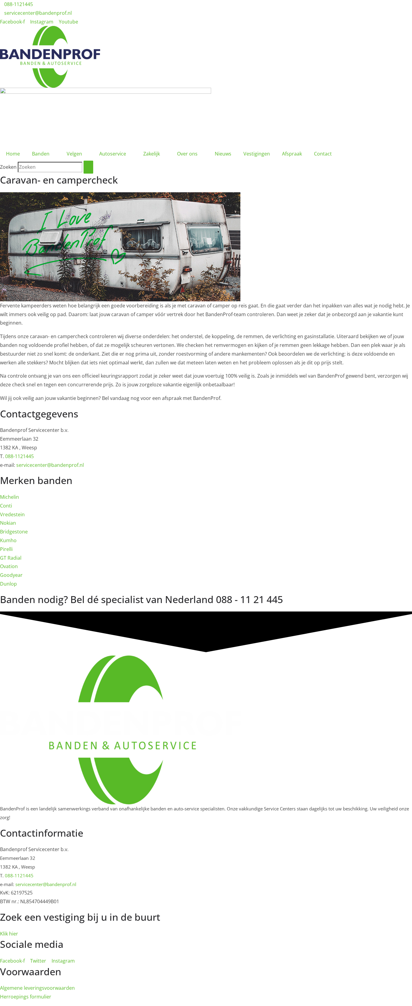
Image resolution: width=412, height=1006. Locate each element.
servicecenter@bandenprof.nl (50, 465)
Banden (40, 153)
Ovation (9, 566)
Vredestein (12, 514)
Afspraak (292, 153)
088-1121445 (19, 456)
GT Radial (10, 558)
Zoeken (8, 167)
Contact (323, 153)
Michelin (9, 497)
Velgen (74, 153)
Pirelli (6, 549)
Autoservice (112, 153)
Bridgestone (14, 531)
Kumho (8, 540)
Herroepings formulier (25, 996)
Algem (7, 988)
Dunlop (8, 583)
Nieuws (223, 153)
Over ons (187, 153)
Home (13, 153)
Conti (6, 505)
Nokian (8, 523)
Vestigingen (256, 153)
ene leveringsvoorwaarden (44, 988)
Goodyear (11, 575)
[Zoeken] (88, 167)
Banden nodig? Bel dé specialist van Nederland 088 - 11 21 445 (141, 599)
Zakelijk (151, 153)
